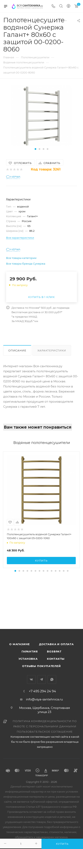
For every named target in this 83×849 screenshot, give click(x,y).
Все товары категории (21, 258)
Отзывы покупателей (41, 666)
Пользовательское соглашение (45, 731)
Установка (28, 658)
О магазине (19, 644)
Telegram (41, 679)
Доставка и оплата (56, 644)
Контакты (55, 658)
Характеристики (51, 350)
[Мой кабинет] (68, 6)
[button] (35, 149)
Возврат (54, 651)
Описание (17, 350)
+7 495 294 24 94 (42, 691)
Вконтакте (31, 679)
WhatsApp (52, 679)
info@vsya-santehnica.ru (44, 699)
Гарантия (30, 651)
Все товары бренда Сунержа (25, 263)
